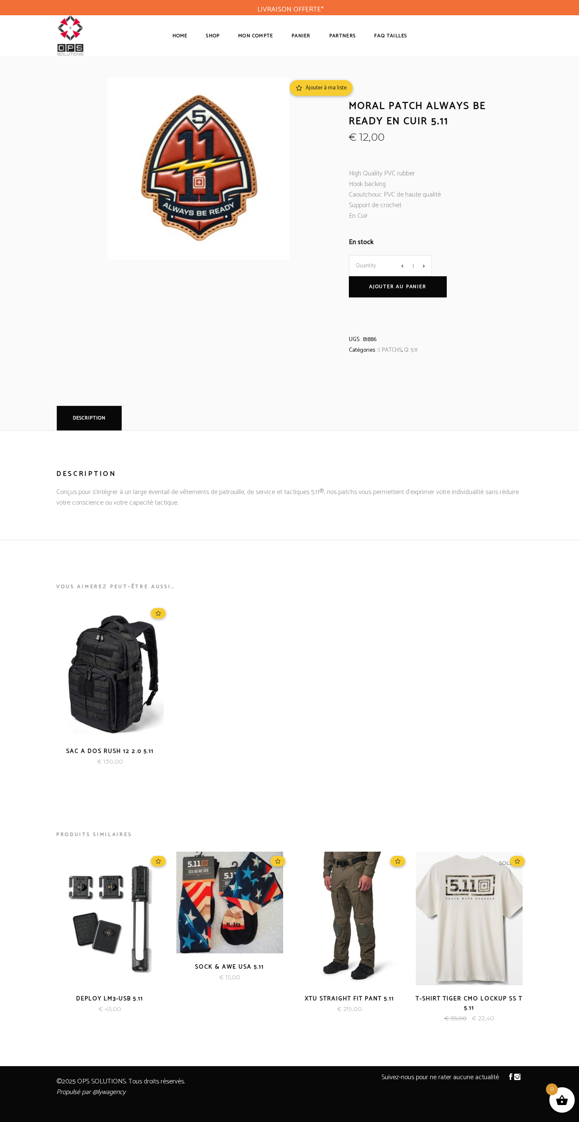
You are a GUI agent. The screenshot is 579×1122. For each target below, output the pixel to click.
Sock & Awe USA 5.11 (229, 967)
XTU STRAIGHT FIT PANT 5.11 (349, 999)
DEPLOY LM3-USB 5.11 (109, 999)
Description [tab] (89, 418)
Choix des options (81, 762)
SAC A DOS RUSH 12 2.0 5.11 (110, 751)
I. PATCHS (390, 350)
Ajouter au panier (397, 287)
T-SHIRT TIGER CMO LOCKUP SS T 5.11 (469, 1003)
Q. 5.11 (411, 350)
